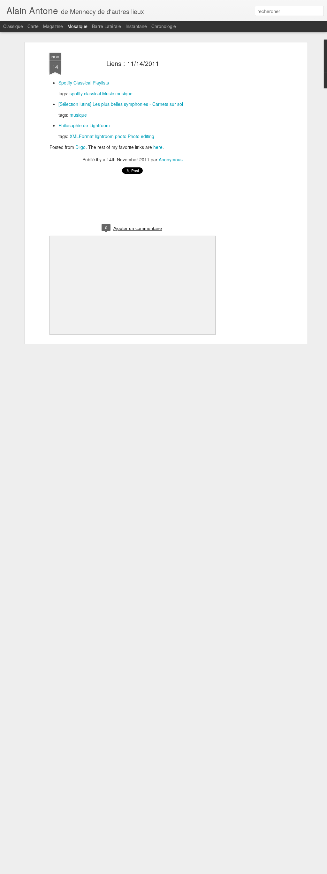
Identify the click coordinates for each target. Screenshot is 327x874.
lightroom (104, 136)
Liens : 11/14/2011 (132, 63)
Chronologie (163, 26)
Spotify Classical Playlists (83, 82)
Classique (13, 26)
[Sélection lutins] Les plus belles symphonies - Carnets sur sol (120, 104)
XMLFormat (82, 136)
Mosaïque (77, 26)
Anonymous (171, 159)
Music (108, 93)
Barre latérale (106, 26)
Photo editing (141, 136)
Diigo (80, 147)
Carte (33, 26)
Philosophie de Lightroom (84, 125)
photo (120, 136)
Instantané (136, 26)
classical (92, 93)
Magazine (53, 26)
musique (124, 93)
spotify (76, 93)
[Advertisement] (251, 150)
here (158, 147)
